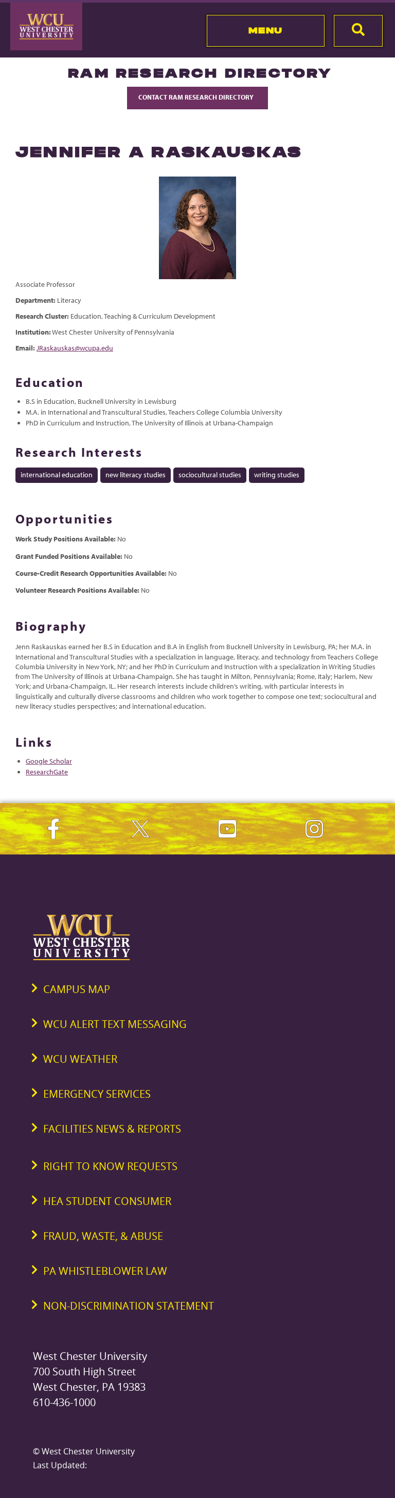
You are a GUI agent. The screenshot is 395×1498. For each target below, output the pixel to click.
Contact (196, 97)
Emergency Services (97, 1094)
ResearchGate (47, 771)
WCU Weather (80, 1059)
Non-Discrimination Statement (128, 1306)
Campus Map (76, 989)
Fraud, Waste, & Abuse (103, 1236)
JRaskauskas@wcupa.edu (75, 348)
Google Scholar (49, 761)
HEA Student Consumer (107, 1201)
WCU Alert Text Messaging (115, 1024)
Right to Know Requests (110, 1166)
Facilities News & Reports (112, 1129)
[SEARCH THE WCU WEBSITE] (358, 31)
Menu (265, 30)
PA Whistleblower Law (105, 1271)
